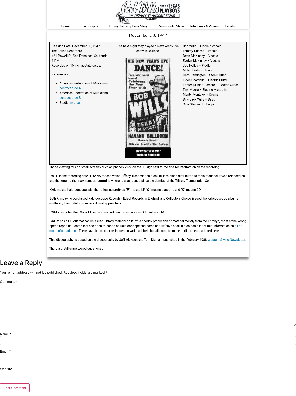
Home (65, 26)
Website (6, 368)
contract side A (70, 88)
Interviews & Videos (204, 26)
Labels (230, 26)
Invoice (74, 103)
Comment (9, 281)
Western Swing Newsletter (226, 240)
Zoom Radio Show (171, 26)
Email (5, 351)
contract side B (70, 98)
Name (5, 334)
